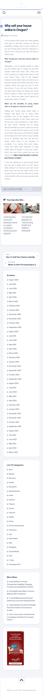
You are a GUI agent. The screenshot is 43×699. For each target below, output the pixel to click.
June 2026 (13, 288)
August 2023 (13, 431)
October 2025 (14, 323)
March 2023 (13, 452)
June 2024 (13, 392)
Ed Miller (19, 189)
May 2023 (12, 444)
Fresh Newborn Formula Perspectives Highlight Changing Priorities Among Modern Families (20, 584)
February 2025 (14, 357)
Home (11, 521)
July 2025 (12, 336)
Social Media (14, 551)
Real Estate (13, 538)
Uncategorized (14, 564)
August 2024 (13, 383)
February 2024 (14, 405)
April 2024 (13, 400)
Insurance (13, 530)
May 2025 (12, 344)
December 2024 (15, 366)
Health (11, 517)
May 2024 (12, 396)
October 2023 (14, 422)
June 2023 (13, 439)
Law (10, 534)
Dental (11, 482)
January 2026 (14, 310)
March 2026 (13, 301)
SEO (10, 543)
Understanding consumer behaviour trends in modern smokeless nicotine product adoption (10, 225)
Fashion (12, 500)
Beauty (11, 474)
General (12, 513)
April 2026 (13, 297)
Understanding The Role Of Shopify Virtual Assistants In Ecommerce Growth (21, 607)
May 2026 (12, 293)
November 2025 (15, 319)
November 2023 (15, 418)
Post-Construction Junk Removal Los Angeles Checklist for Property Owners (20, 617)
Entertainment (14, 491)
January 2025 (14, 362)
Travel (11, 560)
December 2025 (15, 314)
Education (13, 487)
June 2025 (13, 340)
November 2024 (15, 370)
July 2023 (12, 435)
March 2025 (13, 353)
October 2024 (14, 375)
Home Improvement (16, 526)
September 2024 (15, 379)
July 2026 (12, 284)
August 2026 (13, 280)
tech (10, 556)
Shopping (12, 547)
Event (11, 495)
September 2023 (15, 426)
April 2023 (13, 448)
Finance (12, 504)
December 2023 (15, 413)
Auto (10, 469)
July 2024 (12, 388)
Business (27, 189)
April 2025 (13, 349)
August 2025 (13, 331)
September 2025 (15, 327)
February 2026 (14, 306)
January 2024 (14, 409)
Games (11, 508)
